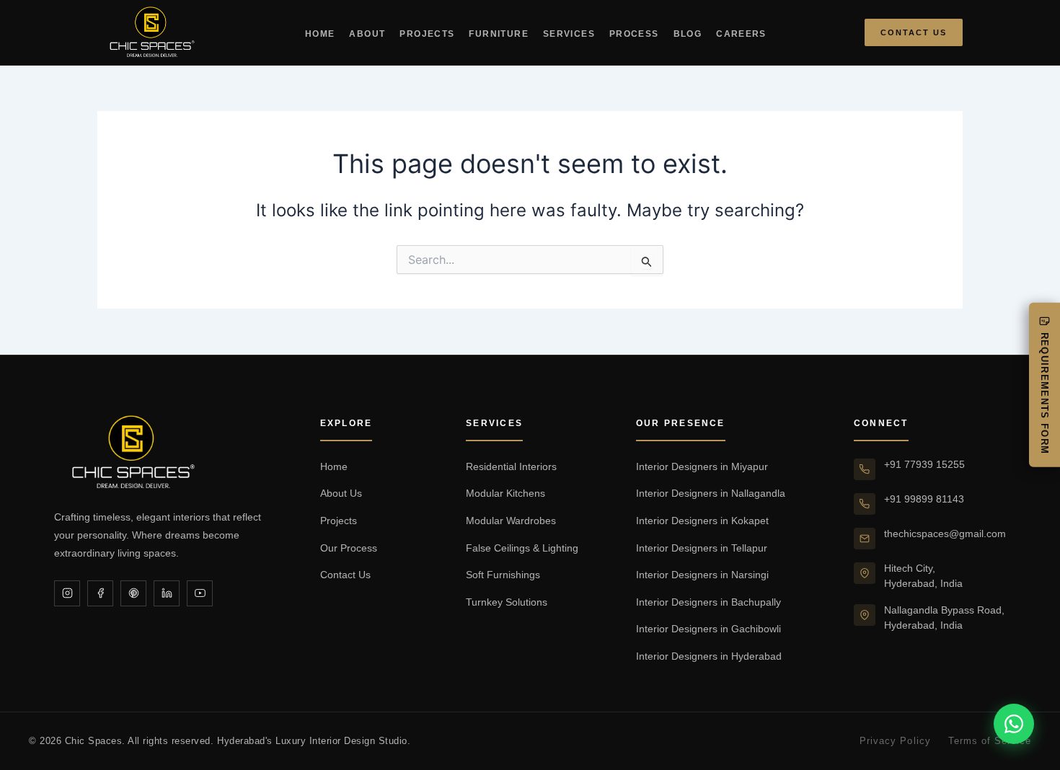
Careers (741, 34)
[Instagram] (67, 593)
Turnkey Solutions (506, 602)
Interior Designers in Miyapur (702, 466)
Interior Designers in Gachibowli (708, 628)
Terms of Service (989, 740)
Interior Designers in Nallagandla (710, 493)
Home (320, 34)
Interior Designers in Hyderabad (709, 656)
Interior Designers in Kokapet (702, 520)
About (367, 34)
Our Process (348, 548)
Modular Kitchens (505, 493)
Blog (687, 34)
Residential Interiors (511, 466)
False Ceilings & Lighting (522, 548)
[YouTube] (200, 593)
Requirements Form (1044, 393)
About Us (341, 493)
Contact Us (913, 32)
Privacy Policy (895, 740)
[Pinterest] (133, 593)
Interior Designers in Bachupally (708, 602)
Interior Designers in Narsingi (702, 574)
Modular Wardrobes (511, 520)
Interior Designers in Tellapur (701, 548)
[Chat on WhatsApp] (1014, 724)
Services (569, 34)
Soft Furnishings (503, 574)
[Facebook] (100, 593)
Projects (426, 34)
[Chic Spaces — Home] (152, 32)
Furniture (498, 34)
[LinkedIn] (167, 593)
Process (634, 34)
